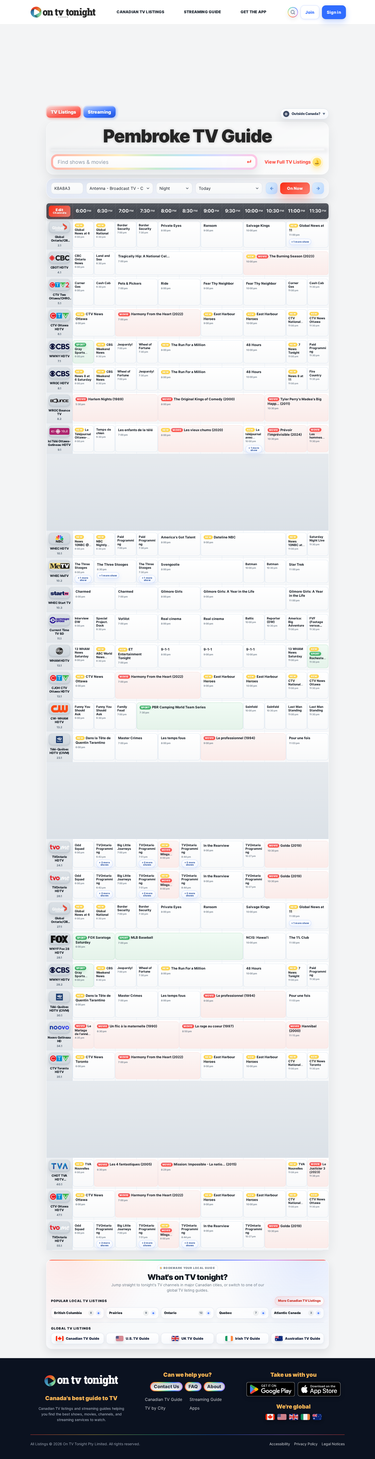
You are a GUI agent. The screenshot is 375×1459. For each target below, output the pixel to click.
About (214, 1386)
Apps (194, 1408)
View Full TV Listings (288, 162)
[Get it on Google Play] (270, 1389)
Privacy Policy (306, 1444)
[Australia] (317, 1417)
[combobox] (154, 162)
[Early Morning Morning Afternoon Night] (174, 188)
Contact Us (166, 1386)
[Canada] (270, 1417)
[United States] (281, 1417)
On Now (295, 188)
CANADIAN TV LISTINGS (141, 11)
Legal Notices (333, 1444)
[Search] (293, 12)
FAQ (193, 1386)
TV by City (155, 1408)
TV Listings (63, 112)
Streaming (99, 112)
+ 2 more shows (104, 863)
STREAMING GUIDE (202, 11)
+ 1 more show (300, 241)
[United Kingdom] (293, 1417)
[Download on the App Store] (319, 1389)
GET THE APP (254, 11)
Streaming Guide (206, 1399)
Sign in (334, 12)
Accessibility (279, 1444)
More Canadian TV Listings (299, 1301)
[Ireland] (305, 1417)
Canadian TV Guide (163, 1399)
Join (309, 12)
